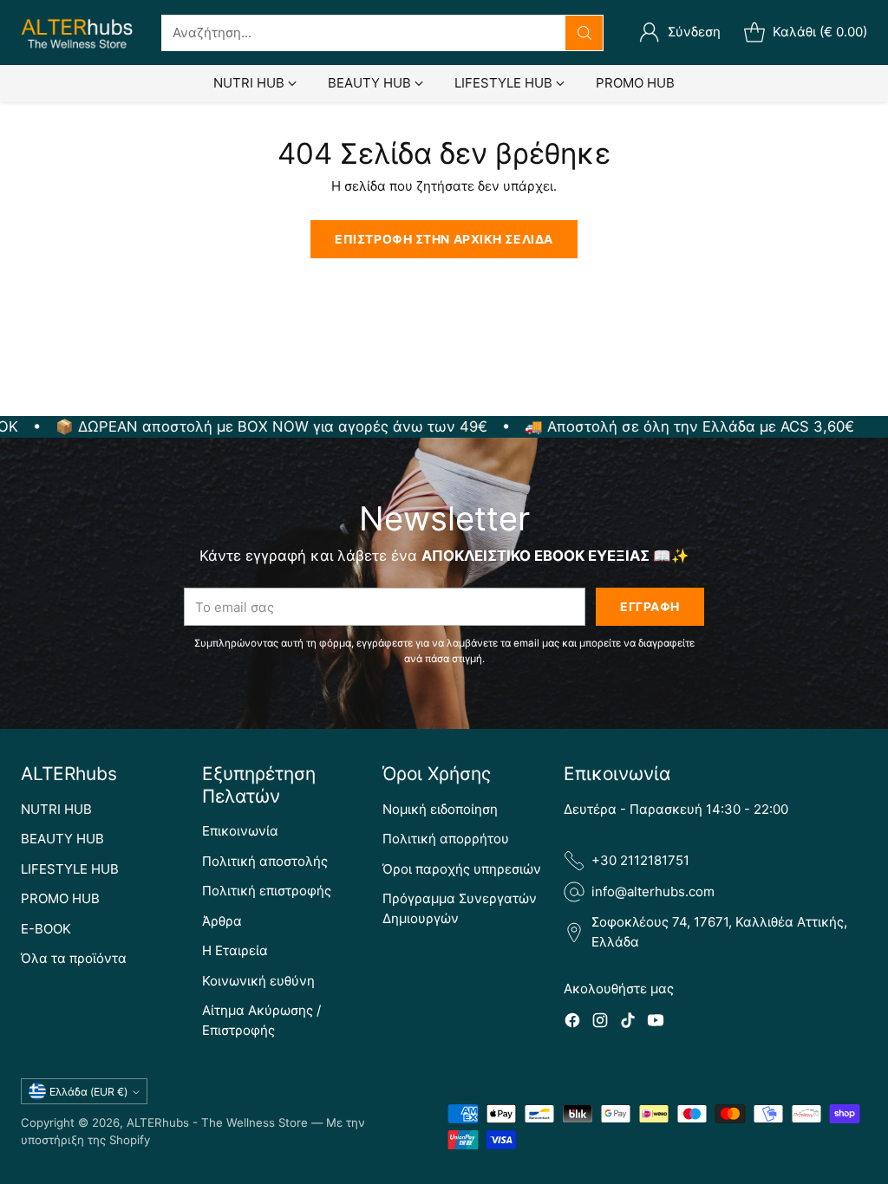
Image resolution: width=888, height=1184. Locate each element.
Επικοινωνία (240, 831)
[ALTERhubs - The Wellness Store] (77, 32)
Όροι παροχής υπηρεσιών (461, 869)
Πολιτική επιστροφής (266, 890)
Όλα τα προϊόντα (74, 958)
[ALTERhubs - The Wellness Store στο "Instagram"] (600, 1023)
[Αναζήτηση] (584, 33)
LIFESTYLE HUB (70, 869)
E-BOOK (46, 929)
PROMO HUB (60, 898)
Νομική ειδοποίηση (440, 809)
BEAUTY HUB (62, 838)
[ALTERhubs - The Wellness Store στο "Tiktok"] (627, 1023)
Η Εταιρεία (235, 950)
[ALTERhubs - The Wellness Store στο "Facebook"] (572, 1023)
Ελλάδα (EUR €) (88, 1091)
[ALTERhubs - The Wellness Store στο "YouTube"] (655, 1023)
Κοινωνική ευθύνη (258, 981)
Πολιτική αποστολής (265, 861)
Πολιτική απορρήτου (445, 838)
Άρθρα (222, 921)
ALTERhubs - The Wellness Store (217, 1122)
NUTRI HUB (56, 809)
